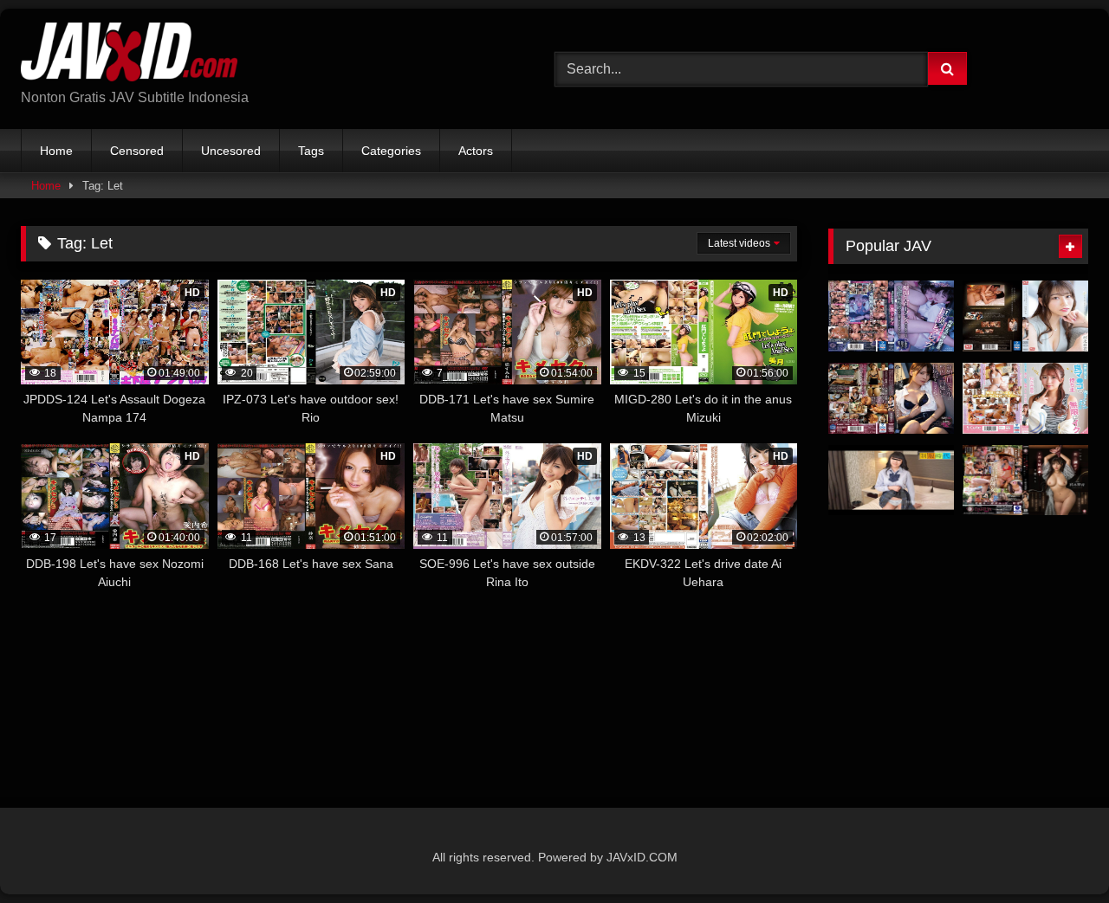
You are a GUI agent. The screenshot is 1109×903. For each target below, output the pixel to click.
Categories (391, 151)
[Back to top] (1055, 851)
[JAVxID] (129, 55)
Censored (137, 151)
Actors (475, 151)
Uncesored (231, 151)
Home (56, 151)
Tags (311, 151)
